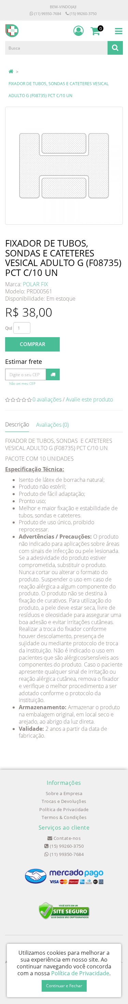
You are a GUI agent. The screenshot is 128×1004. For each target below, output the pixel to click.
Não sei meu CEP (22, 383)
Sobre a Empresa (64, 793)
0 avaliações (46, 399)
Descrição (17, 424)
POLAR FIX (35, 284)
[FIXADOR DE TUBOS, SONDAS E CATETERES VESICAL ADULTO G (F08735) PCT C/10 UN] (64, 166)
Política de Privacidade (64, 809)
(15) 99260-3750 (83, 13)
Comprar (32, 344)
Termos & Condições (64, 817)
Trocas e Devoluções (64, 801)
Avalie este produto (89, 399)
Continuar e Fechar (64, 986)
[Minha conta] (78, 31)
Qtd (8, 328)
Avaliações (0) (52, 424)
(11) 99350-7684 (47, 13)
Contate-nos (66, 838)
